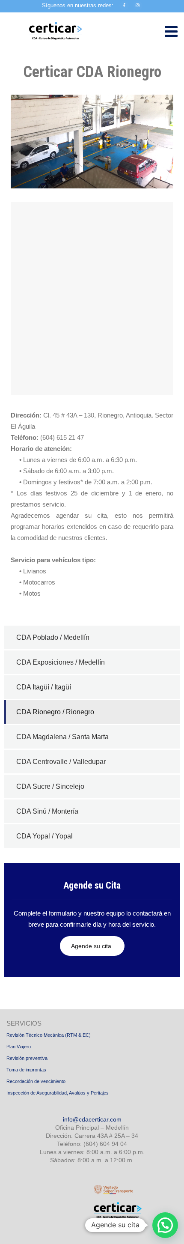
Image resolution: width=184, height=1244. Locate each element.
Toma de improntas (26, 1069)
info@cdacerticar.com (92, 1119)
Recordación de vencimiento (35, 1081)
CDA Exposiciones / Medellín (60, 662)
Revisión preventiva (26, 1058)
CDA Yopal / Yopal (44, 836)
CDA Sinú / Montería (47, 811)
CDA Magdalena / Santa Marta (62, 736)
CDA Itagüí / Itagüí (43, 687)
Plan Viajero (18, 1046)
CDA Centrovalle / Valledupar (61, 761)
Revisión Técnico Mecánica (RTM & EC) (48, 1035)
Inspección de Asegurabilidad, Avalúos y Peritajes (57, 1092)
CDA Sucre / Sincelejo (50, 786)
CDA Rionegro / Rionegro (55, 712)
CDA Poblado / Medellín (52, 637)
